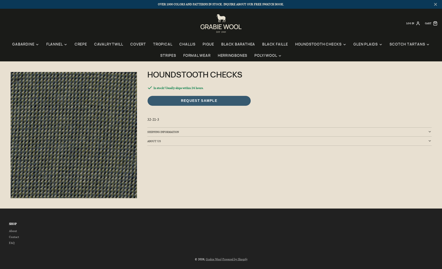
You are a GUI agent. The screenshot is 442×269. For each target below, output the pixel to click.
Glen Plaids (365, 44)
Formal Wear (197, 55)
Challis (187, 44)
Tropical (162, 44)
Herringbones (232, 55)
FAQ (12, 243)
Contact (14, 237)
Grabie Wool (214, 259)
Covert (138, 44)
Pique (208, 44)
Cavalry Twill (108, 44)
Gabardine (23, 44)
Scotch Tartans (407, 44)
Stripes (168, 55)
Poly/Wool (265, 55)
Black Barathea (238, 44)
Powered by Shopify (234, 259)
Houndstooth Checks (318, 44)
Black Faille (275, 44)
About (13, 231)
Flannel (54, 44)
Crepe (81, 44)
